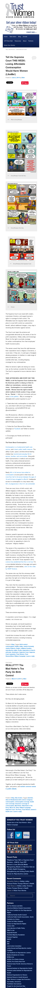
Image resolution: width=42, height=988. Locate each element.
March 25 (12, 808)
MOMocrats (10, 957)
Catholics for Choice (13, 919)
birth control (23, 644)
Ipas (8, 941)
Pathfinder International (14, 984)
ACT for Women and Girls (15, 906)
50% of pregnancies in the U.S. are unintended (20, 484)
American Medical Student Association (19, 908)
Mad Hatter (18, 806)
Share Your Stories (9, 45)
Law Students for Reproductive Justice (19, 953)
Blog (19, 36)
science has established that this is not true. (19, 562)
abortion (30, 798)
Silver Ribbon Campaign (23, 808)
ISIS (8, 944)
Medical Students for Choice (15, 955)
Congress (29, 800)
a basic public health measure (23, 449)
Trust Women (20, 654)
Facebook (17, 429)
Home (6, 36)
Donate (25, 36)
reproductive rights (11, 650)
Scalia (20, 650)
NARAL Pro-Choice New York (16, 961)
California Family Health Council (17, 915)
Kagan (18, 648)
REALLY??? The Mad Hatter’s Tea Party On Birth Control (15, 670)
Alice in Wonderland (12, 800)
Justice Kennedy (28, 646)
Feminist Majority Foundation (16, 935)
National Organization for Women (17, 975)
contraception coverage (22, 802)
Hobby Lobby (19, 646)
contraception (10, 646)
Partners (30, 41)
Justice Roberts (10, 648)
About (24, 41)
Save (26, 83)
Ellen (23, 77)
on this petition (14, 396)
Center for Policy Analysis (15, 921)
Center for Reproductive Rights (16, 924)
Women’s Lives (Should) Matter (17, 864)
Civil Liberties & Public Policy (16, 928)
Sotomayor (15, 652)
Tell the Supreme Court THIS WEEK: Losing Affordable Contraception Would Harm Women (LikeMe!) (17, 65)
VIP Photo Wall (8, 41)
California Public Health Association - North (20, 917)
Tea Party (18, 809)
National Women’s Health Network (17, 977)
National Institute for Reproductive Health (19, 968)
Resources (18, 41)
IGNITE (9, 939)
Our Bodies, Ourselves (14, 982)
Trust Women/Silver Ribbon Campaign (17, 655)
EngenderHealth (12, 933)
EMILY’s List (10, 930)
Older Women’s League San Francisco (18, 979)
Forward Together (12, 937)
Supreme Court (24, 652)
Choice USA (10, 926)
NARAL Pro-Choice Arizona (15, 959)
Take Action (12, 36)
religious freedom (26, 648)
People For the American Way (16, 986)
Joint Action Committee (14, 946)
